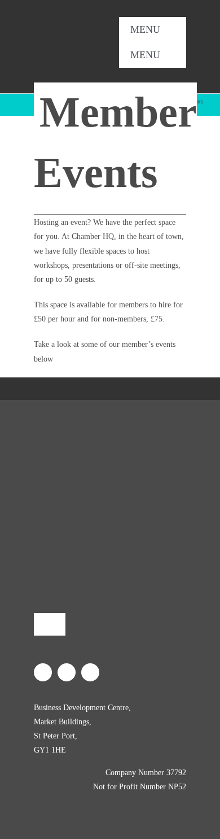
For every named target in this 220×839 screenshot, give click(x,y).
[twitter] (152, 72)
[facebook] (134, 72)
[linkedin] (170, 72)
